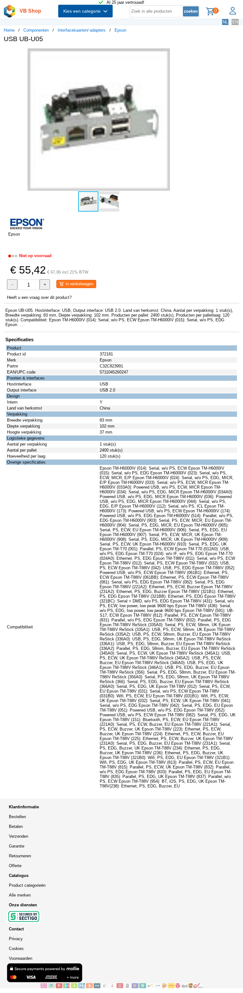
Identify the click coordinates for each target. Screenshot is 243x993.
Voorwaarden (20, 958)
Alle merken (20, 895)
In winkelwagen (78, 283)
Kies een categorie (83, 11)
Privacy (16, 938)
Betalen (16, 826)
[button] (188, 54)
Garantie (16, 846)
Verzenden (18, 836)
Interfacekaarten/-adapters (82, 30)
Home (9, 30)
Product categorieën (27, 885)
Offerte (15, 865)
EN (235, 22)
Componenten (36, 30)
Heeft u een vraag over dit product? (39, 297)
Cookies (16, 948)
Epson (120, 30)
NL (225, 22)
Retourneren (20, 856)
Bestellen (17, 816)
